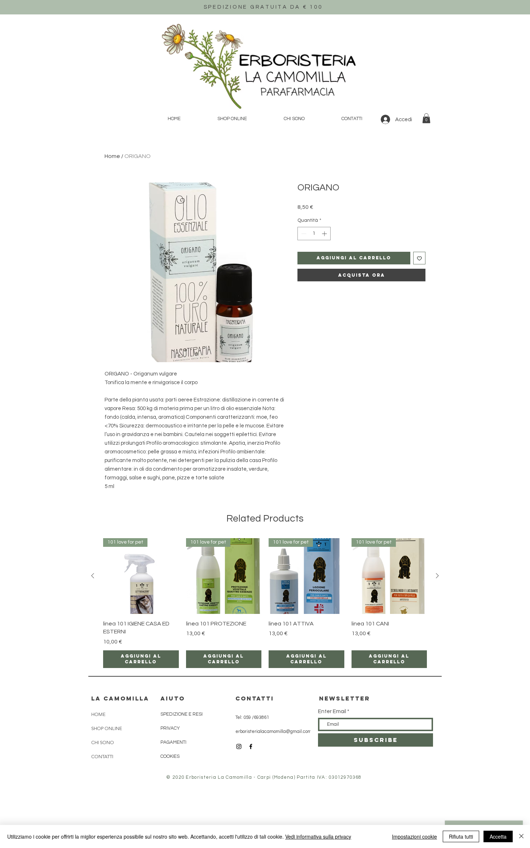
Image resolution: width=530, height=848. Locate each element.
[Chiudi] (521, 836)
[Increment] (325, 233)
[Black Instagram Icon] (238, 746)
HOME (98, 714)
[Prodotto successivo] (437, 575)
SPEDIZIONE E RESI (181, 714)
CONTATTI (102, 756)
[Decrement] (303, 233)
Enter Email (332, 711)
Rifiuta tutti (461, 836)
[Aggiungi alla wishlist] (419, 258)
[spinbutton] (314, 233)
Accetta (498, 836)
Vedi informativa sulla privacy (318, 836)
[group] (265, 603)
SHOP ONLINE (106, 728)
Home (112, 156)
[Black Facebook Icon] (250, 746)
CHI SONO (102, 742)
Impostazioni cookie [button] (414, 836)
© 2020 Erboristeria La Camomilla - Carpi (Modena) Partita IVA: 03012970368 (263, 777)
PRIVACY (170, 728)
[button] (426, 118)
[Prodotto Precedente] (92, 575)
